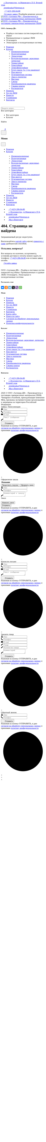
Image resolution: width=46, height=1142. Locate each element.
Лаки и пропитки (18, 77)
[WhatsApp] (20, 287)
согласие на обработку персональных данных (21, 428)
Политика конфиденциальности (20, 323)
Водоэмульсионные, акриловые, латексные (25, 340)
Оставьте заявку (11, 14)
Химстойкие (16, 65)
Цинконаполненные (20, 51)
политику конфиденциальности (25, 430)
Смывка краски (18, 86)
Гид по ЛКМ (11, 93)
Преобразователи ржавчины (23, 84)
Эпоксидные (16, 56)
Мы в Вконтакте (16, 220)
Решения (10, 47)
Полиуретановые (18, 54)
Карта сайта (11, 314)
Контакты (10, 100)
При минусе (16, 72)
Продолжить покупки (10, 485)
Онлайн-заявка (10, 263)
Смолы (14, 81)
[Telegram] (9, 287)
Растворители (17, 88)
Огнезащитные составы (21, 75)
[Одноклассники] (6, 287)
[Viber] (16, 287)
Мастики (15, 79)
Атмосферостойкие (19, 68)
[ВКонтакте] (2, 287)
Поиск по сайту (13, 316)
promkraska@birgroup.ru (13, 8)
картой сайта (21, 241)
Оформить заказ (27, 485)
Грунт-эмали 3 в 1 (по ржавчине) (25, 70)
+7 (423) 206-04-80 (12, 11)
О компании (11, 98)
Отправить (8, 423)
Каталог (9, 49)
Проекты (10, 91)
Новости (10, 95)
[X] (13, 287)
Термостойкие (17, 63)
